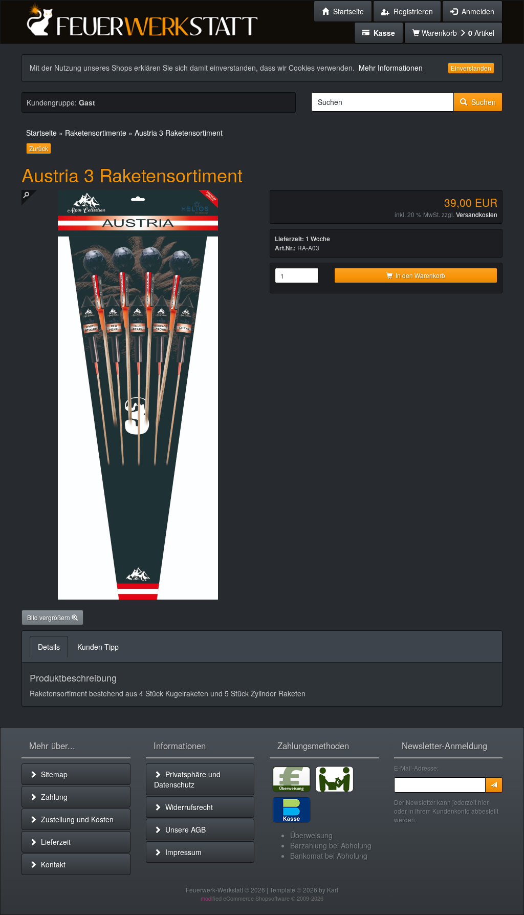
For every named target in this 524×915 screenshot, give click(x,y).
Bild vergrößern (49, 617)
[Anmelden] (494, 785)
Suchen (481, 102)
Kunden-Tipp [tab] (98, 647)
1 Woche (317, 238)
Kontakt (51, 864)
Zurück (38, 148)
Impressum (181, 852)
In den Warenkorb (418, 275)
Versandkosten (476, 214)
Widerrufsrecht (187, 807)
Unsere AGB (183, 829)
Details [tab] (49, 647)
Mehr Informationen (391, 67)
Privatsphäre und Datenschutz (187, 779)
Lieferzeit (54, 842)
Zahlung (52, 797)
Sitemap (52, 774)
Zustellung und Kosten (75, 819)
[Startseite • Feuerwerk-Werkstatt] (141, 18)
